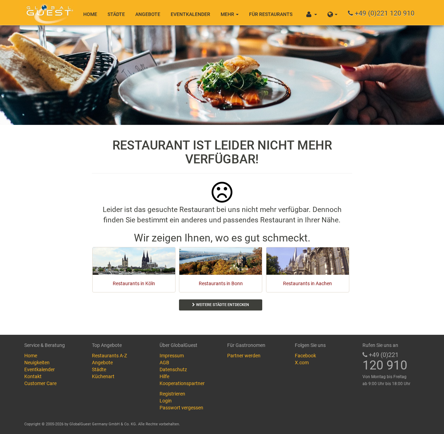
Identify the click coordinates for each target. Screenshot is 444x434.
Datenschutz (173, 369)
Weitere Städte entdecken (222, 305)
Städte (116, 14)
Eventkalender (190, 14)
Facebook (305, 355)
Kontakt (33, 376)
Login (166, 400)
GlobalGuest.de (48, 12)
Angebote (147, 14)
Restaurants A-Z (109, 355)
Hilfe (164, 376)
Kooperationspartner (182, 383)
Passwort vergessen (181, 407)
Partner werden (244, 355)
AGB (164, 362)
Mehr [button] (228, 14)
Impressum (172, 355)
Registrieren (172, 394)
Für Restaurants (270, 14)
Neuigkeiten (37, 362)
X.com (302, 362)
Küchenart (103, 376)
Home (90, 14)
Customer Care (40, 383)
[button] (332, 12)
